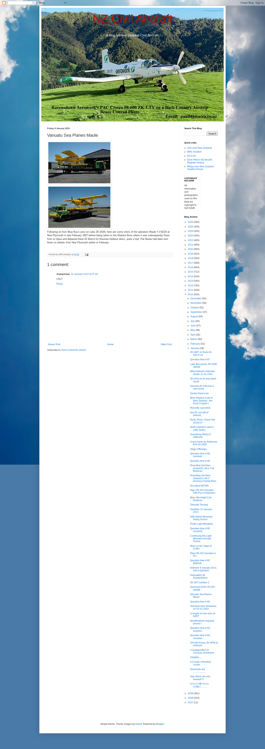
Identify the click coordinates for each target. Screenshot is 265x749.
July (193, 321)
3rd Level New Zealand (199, 148)
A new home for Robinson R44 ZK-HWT (203, 443)
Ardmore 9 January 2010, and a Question (203, 569)
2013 (191, 281)
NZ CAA (191, 155)
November (196, 303)
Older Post (166, 344)
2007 (191, 702)
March (194, 339)
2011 (191, 290)
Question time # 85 (200, 601)
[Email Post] (86, 254)
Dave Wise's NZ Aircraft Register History (199, 161)
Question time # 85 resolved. (200, 530)
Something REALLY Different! (200, 435)
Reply (59, 283)
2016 (191, 267)
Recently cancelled (200, 408)
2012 (191, 285)
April (193, 334)
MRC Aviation (194, 151)
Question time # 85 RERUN (200, 562)
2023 (191, 235)
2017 (191, 263)
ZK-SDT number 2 (199, 582)
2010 (191, 294)
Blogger (160, 724)
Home (110, 344)
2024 (191, 231)
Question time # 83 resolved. (200, 636)
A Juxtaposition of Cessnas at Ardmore (202, 651)
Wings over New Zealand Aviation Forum (200, 168)
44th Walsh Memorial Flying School (201, 518)
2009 (191, 693)
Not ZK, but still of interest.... (199, 414)
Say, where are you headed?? (200, 677)
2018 (191, 258)
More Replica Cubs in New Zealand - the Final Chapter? (201, 400)
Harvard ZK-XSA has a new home (202, 387)
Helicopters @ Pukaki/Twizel (198, 576)
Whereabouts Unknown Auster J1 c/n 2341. (202, 372)
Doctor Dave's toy (199, 393)
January (195, 348)
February (196, 343)
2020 (191, 249)
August (194, 316)
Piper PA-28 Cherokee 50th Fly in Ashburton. (203, 491)
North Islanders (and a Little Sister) (202, 428)
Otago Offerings (198, 449)
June (193, 325)
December (196, 298)
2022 (191, 240)
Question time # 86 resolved (200, 455)
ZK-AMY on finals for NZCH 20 (201, 353)
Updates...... (196, 657)
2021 (191, 244)
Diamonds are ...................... (198, 670)
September (197, 312)
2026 (191, 222)
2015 (191, 271)
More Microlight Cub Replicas (200, 499)
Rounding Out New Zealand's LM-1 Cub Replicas (202, 468)
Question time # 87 (200, 359)
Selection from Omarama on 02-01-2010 (203, 607)
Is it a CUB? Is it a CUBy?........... (199, 685)
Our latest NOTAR (199, 485)
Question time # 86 (200, 461)
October (195, 307)
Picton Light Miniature (201, 523)
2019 (191, 253)
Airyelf (138, 724)
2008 (191, 698)
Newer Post (54, 344)
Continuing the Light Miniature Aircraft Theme (200, 539)
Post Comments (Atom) (73, 350)
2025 (191, 226)
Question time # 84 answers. (200, 629)
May (193, 330)
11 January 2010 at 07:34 (84, 274)
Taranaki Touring (199, 504)
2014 (191, 276)
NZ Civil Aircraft (133, 18)
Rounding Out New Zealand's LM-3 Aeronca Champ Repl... (204, 478)
